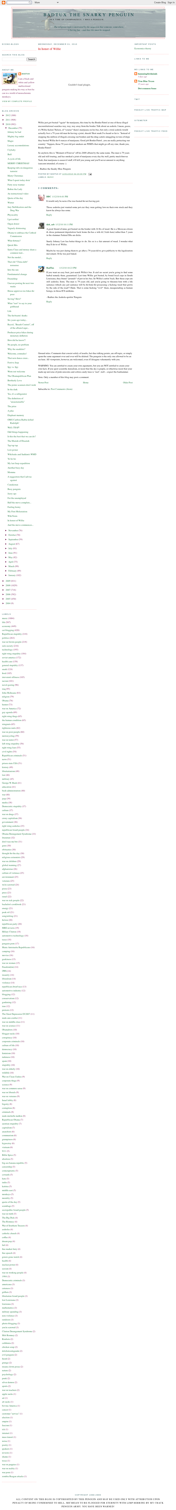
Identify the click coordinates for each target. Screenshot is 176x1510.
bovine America (9, 1405)
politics (5, 637)
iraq (4, 688)
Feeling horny (14, 506)
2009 (8, 580)
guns (4, 845)
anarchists (6, 1131)
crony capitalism (10, 818)
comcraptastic (8, 1170)
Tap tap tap (13, 445)
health (5, 1260)
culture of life (8, 1045)
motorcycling (8, 735)
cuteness (6, 1288)
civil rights (7, 751)
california (6, 1343)
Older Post (128, 382)
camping (6, 951)
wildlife (5, 1072)
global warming (9, 865)
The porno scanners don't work (22, 384)
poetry (5, 1444)
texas (4, 1460)
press (4, 892)
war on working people (12, 1272)
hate (4, 1178)
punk (4, 1378)
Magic (11, 140)
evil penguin (8, 1354)
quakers (5, 1448)
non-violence (8, 1315)
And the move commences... (21, 524)
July (10, 548)
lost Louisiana (8, 1299)
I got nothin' (13, 219)
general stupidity (10, 665)
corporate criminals (11, 1041)
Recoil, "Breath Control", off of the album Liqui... (21, 326)
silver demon (8, 1382)
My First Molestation (17, 511)
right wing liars (9, 747)
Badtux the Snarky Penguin (89, 14)
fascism (5, 1425)
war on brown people (11, 641)
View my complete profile (17, 101)
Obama (5, 700)
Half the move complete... (19, 502)
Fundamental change (17, 274)
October (12, 534)
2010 (8, 124)
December (13, 127)
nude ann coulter (10, 1017)
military (5, 778)
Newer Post (43, 382)
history (5, 767)
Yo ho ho (12, 458)
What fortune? (14, 240)
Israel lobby (7, 1100)
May (10, 557)
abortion (6, 1158)
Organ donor (13, 223)
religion (5, 696)
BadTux (26, 74)
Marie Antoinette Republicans (16, 947)
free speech (7, 1252)
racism (5, 680)
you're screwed (8, 1327)
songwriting (7, 915)
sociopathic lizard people (14, 1209)
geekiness (6, 959)
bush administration (11, 790)
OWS (4, 970)
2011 (8, 119)
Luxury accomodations (18, 145)
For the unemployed (17, 498)
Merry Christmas (15, 175)
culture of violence (11, 872)
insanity (6, 974)
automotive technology (13, 935)
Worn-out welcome (16, 371)
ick (3, 1429)
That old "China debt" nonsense (18, 263)
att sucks (6, 1401)
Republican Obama (11, 1119)
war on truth (7, 1213)
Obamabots (7, 1029)
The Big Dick (8, 1217)
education (6, 786)
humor (5, 704)
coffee (5, 1237)
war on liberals (9, 1092)
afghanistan (7, 868)
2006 (8, 594)
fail (3, 1245)
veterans (6, 880)
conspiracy (7, 1037)
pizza (4, 888)
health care (7, 661)
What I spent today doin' (19, 180)
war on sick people (10, 900)
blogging (6, 994)
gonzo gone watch (10, 1256)
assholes (6, 1229)
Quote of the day (15, 198)
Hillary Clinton (9, 931)
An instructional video (18, 193)
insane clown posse (11, 1366)
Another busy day (16, 467)
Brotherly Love (15, 380)
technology (7, 649)
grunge (5, 1362)
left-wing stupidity (10, 743)
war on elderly (8, 1068)
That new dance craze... (18, 358)
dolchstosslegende (10, 1350)
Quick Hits (13, 245)
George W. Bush (9, 782)
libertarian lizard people (13, 1296)
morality (6, 1198)
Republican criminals (12, 755)
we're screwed (8, 884)
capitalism (7, 1127)
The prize (12, 406)
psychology (7, 1374)
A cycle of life (14, 158)
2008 (8, 585)
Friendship (13, 278)
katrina (5, 1186)
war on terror (8, 739)
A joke (11, 410)
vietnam (6, 1147)
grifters (5, 1292)
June (10, 552)
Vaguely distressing (17, 228)
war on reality (8, 1468)
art (3, 1397)
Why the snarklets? (16, 349)
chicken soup (8, 1346)
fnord (4, 1358)
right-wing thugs (10, 716)
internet (5, 1433)
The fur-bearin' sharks (17, 315)
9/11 (4, 1151)
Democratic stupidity (12, 806)
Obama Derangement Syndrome (16, 833)
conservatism (8, 998)
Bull (10, 154)
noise (4, 1440)
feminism (6, 1053)
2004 (8, 603)
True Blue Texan (146, 81)
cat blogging (8, 630)
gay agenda (7, 712)
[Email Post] (89, 174)
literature (6, 837)
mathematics (8, 1307)
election (6, 1417)
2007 (8, 589)
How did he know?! (17, 340)
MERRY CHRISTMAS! (18, 163)
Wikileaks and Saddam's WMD (22, 454)
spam (4, 1060)
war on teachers (9, 1390)
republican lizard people (13, 829)
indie (4, 1182)
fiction (5, 919)
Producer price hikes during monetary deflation (20, 334)
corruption (7, 1107)
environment (8, 876)
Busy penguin (14, 489)
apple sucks (7, 1393)
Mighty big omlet (16, 136)
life (3, 622)
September (13, 539)
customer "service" (10, 1413)
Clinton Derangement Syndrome (17, 1331)
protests (5, 1009)
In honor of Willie (16, 520)
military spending (10, 1311)
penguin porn (8, 943)
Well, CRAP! (13, 427)
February (12, 570)
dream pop (7, 1241)
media (5, 802)
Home (86, 382)
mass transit (7, 1437)
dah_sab (50, 224)
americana (7, 1284)
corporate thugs (9, 1080)
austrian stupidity (10, 1123)
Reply (49, 214)
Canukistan (13, 484)
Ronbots (6, 1339)
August (12, 543)
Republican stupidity (12, 633)
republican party (9, 923)
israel (4, 896)
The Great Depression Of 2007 (16, 1013)
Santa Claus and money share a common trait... (22, 251)
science (5, 1084)
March (11, 566)
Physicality (13, 214)
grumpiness (7, 1139)
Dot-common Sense (147, 88)
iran (4, 1006)
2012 (8, 115)
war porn (6, 1472)
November (13, 530)
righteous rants (9, 727)
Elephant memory (16, 415)
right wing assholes (11, 825)
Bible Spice (7, 1154)
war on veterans (9, 1096)
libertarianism (8, 771)
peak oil (6, 912)
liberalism (6, 978)
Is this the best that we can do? (22, 436)
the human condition (11, 720)
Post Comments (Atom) (61, 389)
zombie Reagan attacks (13, 1476)
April (11, 561)
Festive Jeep (13, 362)
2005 (8, 598)
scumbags (6, 1205)
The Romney (8, 1221)
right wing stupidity (11, 653)
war (3, 794)
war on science (9, 1025)
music (5, 618)
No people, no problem (18, 344)
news (4, 759)
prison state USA (10, 763)
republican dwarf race (12, 986)
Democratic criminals (12, 1280)
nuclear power (8, 1264)
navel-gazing (8, 684)
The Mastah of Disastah (18, 440)
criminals (6, 1111)
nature (5, 1370)
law (3, 774)
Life (9, 311)
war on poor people (11, 731)
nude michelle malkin (12, 1115)
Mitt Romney (8, 1335)
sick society (7, 645)
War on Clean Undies (12, 1076)
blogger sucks (8, 1033)
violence (6, 982)
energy (5, 908)
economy (6, 626)
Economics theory (142, 48)
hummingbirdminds (147, 73)
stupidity (6, 1064)
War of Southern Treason (13, 1225)
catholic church (9, 1233)
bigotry (5, 1104)
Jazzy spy (12, 493)
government (7, 821)
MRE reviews (8, 927)
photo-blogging (9, 1323)
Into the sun (13, 269)
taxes (4, 939)
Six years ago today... (17, 319)
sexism (5, 1268)
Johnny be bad (14, 131)
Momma (11, 472)
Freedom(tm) (8, 966)
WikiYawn (12, 515)
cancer (5, 1409)
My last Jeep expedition (19, 463)
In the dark (13, 389)
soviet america (8, 657)
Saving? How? (14, 298)
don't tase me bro (10, 841)
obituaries (6, 849)
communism (7, 1135)
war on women (8, 962)
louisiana (6, 1303)
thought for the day (11, 853)
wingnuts (6, 724)
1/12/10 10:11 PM (64, 224)
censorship (7, 1166)
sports (5, 1386)
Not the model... (15, 257)
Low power (13, 449)
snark (4, 669)
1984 (4, 1276)
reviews (5, 1452)
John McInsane (9, 692)
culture (5, 810)
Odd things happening (18, 431)
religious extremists (11, 857)
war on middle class (11, 1021)
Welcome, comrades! (17, 353)
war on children (9, 861)
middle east (7, 1190)
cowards (6, 1174)
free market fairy (9, 1248)
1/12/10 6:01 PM (60, 196)
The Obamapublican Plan (19, 375)
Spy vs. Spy (13, 367)
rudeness (6, 1056)
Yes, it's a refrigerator (17, 393)
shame (5, 1456)
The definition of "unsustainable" (16, 400)
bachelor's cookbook (11, 904)
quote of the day (9, 1201)
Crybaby (12, 149)
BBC (48, 196)
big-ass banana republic (13, 1162)
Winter (11, 202)
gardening (7, 1002)
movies (5, 955)
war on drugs (8, 814)
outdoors (6, 1319)
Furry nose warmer (16, 184)
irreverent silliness (10, 677)
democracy (7, 1049)
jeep (4, 798)
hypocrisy (6, 1143)
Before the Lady (15, 189)
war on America (9, 708)
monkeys (6, 1194)
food (4, 673)
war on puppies (9, 1464)
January (12, 575)
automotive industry (11, 990)
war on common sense (12, 1088)
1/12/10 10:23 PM (67, 267)
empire (5, 1421)
